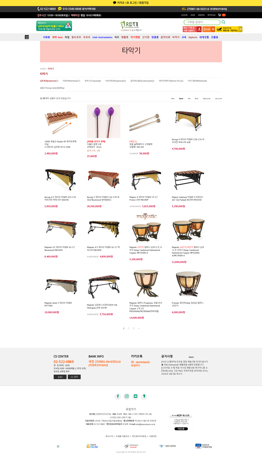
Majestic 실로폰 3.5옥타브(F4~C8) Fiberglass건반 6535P (102, 306)
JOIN (193, 15)
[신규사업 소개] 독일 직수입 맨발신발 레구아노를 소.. (185, 367)
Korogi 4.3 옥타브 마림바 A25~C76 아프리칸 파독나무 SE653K (60, 198)
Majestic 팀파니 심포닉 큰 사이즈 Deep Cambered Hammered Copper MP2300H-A (145, 250)
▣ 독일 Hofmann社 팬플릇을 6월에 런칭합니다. (182, 364)
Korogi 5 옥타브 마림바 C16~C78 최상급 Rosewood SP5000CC (103, 198)
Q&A (60, 377)
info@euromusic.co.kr (145, 424)
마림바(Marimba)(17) (71, 81)
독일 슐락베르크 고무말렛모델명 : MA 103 (140, 144)
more (191, 356)
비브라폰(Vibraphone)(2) (115, 81)
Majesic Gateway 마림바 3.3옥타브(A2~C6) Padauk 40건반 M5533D (187, 198)
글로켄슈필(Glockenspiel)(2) (142, 81)
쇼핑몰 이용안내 (122, 436)
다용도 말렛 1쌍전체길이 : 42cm (96, 144)
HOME (43, 68)
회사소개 (109, 436)
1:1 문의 (74, 377)
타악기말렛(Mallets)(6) (197, 81)
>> (138, 328)
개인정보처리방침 (139, 436)
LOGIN (184, 15)
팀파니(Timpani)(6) (93, 81)
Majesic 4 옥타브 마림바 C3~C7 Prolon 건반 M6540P (143, 198)
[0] (221, 15)
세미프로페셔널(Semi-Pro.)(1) (171, 81)
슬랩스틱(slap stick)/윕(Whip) (52, 88)
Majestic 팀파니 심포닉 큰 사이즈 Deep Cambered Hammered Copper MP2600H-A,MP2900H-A (188, 251)
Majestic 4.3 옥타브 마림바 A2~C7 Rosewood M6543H (60, 248)
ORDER (201, 15)
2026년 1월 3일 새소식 (171, 373)
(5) (49, 81)
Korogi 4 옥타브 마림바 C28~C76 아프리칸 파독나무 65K (188, 140)
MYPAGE (212, 15)
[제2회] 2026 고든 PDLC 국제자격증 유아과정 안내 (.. (185, 370)
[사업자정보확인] (114, 421)
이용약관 (152, 436)
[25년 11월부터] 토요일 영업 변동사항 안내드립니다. (184, 361)
